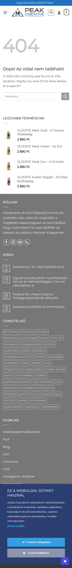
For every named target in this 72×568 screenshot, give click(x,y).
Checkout (10, 461)
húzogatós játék (31, 344)
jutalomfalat (12, 350)
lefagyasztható (13, 369)
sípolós (22, 400)
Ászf (6, 439)
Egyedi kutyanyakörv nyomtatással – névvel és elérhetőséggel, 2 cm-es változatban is (41, 281)
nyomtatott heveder (16, 381)
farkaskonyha (12, 338)
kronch (40, 356)
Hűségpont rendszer (19, 476)
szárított (9, 400)
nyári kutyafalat (42, 381)
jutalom (50, 344)
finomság (30, 338)
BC (6, 331)
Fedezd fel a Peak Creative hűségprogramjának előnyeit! (35, 296)
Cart (6, 454)
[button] (5, 12)
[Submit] (65, 96)
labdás (36, 362)
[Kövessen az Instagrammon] (13, 242)
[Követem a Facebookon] (6, 242)
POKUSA (9, 394)
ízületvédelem (50, 406)
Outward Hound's (32, 387)
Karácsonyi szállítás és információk (39, 307)
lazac (47, 362)
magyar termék (55, 369)
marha (8, 375)
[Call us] (27, 242)
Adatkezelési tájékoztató (22, 432)
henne (44, 338)
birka (14, 331)
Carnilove (27, 331)
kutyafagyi (55, 356)
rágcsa (57, 394)
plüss (50, 387)
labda (24, 362)
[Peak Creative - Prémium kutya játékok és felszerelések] (27, 12)
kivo (30, 356)
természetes (38, 400)
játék (26, 350)
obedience (10, 387)
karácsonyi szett (14, 356)
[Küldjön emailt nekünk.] (20, 242)
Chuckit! (42, 331)
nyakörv (42, 375)
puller (22, 394)
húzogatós (10, 344)
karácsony (39, 350)
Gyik (6, 469)
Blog (6, 447)
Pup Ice (34, 394)
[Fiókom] (59, 12)
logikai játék (34, 369)
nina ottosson (24, 375)
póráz (46, 394)
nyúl (59, 381)
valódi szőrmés (13, 406)
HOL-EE (57, 338)
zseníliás (31, 406)
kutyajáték (10, 362)
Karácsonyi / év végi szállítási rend (38, 267)
